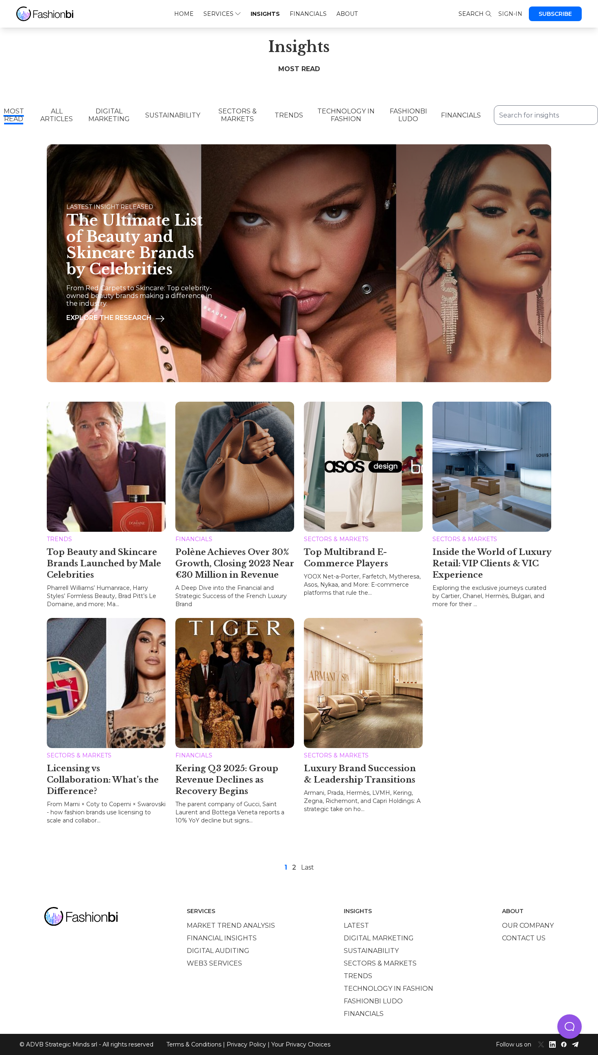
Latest (356, 925)
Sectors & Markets (237, 115)
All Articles (56, 115)
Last (307, 867)
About (347, 13)
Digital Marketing (109, 115)
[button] (569, 1026)
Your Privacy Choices (300, 1044)
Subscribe (555, 13)
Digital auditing (218, 951)
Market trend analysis (231, 925)
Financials (308, 13)
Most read (14, 115)
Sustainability (172, 115)
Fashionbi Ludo (408, 115)
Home (184, 13)
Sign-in (510, 13)
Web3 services (214, 963)
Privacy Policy (246, 1044)
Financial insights (222, 938)
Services (218, 13)
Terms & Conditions (193, 1044)
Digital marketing (379, 938)
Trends (289, 115)
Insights (265, 13)
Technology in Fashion (346, 115)
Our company (528, 925)
